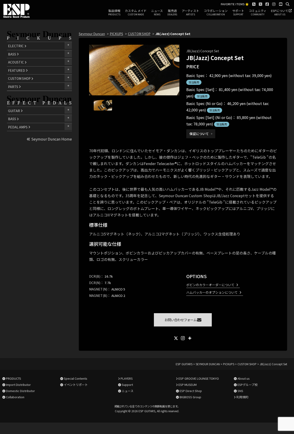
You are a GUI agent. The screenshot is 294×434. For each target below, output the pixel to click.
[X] (176, 338)
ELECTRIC (16, 46)
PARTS (13, 86)
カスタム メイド (136, 12)
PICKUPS (116, 33)
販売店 (172, 12)
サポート (238, 12)
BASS (12, 54)
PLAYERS (127, 378)
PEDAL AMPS (18, 127)
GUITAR (14, 110)
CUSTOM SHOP (19, 78)
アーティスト (190, 12)
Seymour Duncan (92, 33)
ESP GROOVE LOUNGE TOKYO (198, 378)
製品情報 (114, 12)
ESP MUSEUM (187, 384)
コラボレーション (216, 12)
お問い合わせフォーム (180, 319)
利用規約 (242, 397)
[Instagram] (183, 338)
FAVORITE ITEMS (233, 4)
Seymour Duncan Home (51, 139)
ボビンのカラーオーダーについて (210, 284)
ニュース (157, 12)
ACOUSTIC (16, 62)
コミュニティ (257, 12)
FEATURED (17, 70)
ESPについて (279, 12)
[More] (190, 338)
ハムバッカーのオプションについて (212, 292)
